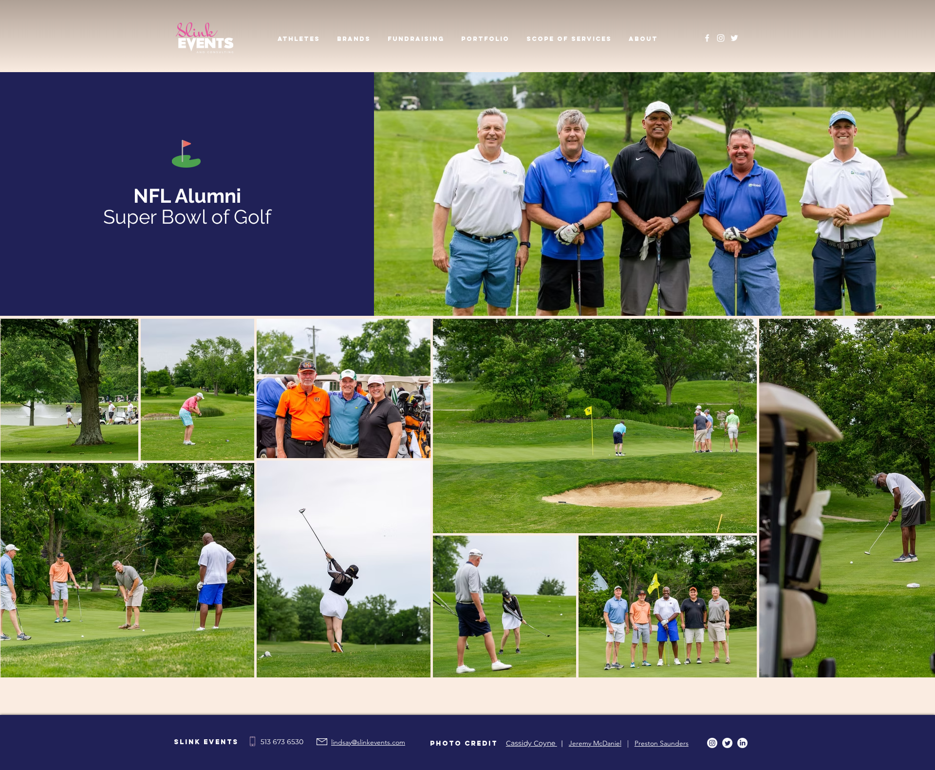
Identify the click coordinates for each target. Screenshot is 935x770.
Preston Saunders (662, 743)
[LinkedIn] (742, 743)
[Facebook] (707, 38)
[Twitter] (734, 38)
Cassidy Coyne (531, 743)
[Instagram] (721, 38)
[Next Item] (916, 497)
